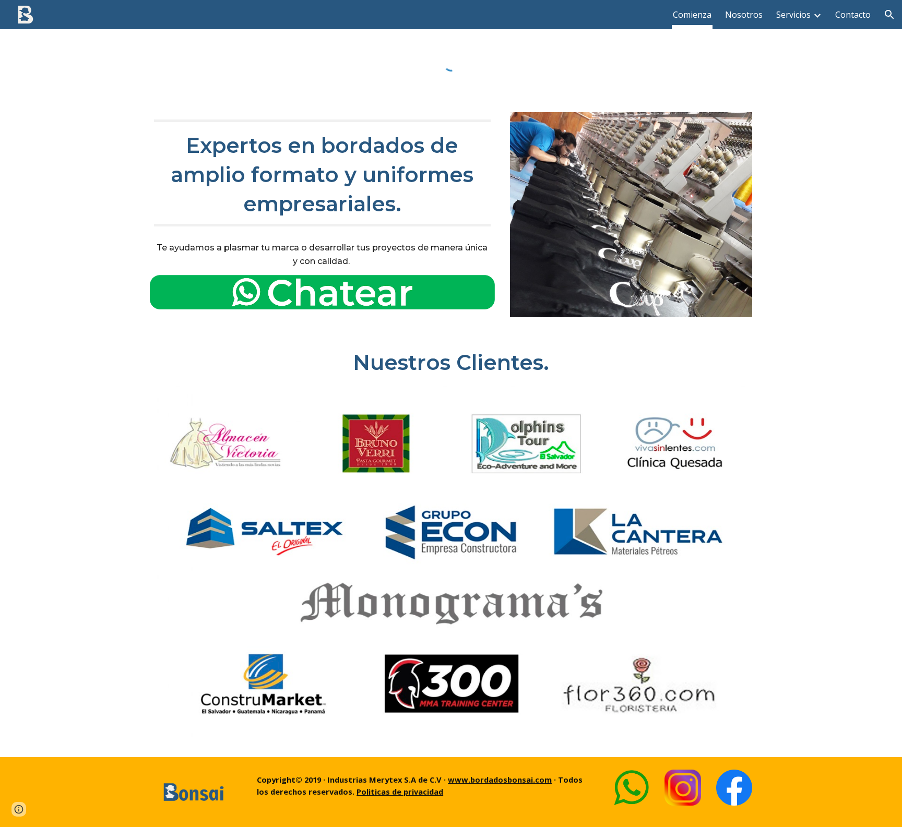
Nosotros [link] (744, 14)
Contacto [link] (853, 14)
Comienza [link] (692, 14)
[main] (322, 173)
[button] (889, 14)
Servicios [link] (793, 14)
